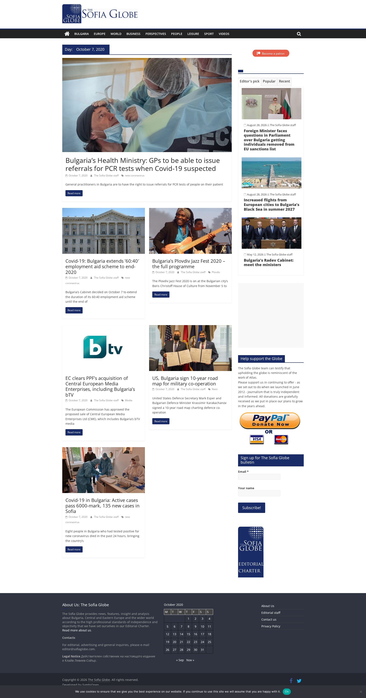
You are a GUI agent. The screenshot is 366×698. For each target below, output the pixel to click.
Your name (246, 488)
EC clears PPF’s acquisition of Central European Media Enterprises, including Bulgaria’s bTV (100, 386)
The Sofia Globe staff (106, 175)
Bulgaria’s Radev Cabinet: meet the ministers (269, 262)
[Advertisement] (271, 315)
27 (174, 650)
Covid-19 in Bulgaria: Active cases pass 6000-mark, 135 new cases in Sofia (102, 505)
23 (195, 642)
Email (243, 472)
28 (181, 650)
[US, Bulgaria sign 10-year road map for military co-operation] (190, 327)
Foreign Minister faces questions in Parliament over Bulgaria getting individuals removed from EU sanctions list (269, 139)
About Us (267, 606)
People (176, 34)
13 (174, 634)
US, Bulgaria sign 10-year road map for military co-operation (185, 381)
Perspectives (156, 34)
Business (133, 34)
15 (188, 634)
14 (181, 634)
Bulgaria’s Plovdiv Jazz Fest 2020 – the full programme (188, 263)
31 (202, 650)
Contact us (268, 619)
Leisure (193, 34)
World (116, 34)
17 (202, 634)
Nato (215, 389)
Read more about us (76, 630)
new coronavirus (134, 175)
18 (209, 634)
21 (181, 642)
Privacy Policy (270, 626)
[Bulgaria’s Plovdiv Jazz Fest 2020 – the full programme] (190, 210)
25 (209, 642)
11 (209, 626)
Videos (224, 34)
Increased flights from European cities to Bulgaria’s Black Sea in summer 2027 (271, 204)
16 (195, 634)
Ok (287, 691)
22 (188, 642)
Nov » (190, 660)
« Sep (180, 660)
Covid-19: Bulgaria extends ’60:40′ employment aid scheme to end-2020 (102, 266)
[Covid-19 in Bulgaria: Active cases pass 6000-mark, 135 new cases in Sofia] (103, 449)
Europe (99, 34)
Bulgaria (81, 34)
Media (128, 400)
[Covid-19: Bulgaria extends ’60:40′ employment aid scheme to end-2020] (103, 210)
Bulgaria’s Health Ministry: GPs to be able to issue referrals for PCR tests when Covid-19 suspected (142, 164)
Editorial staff (270, 613)
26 (167, 650)
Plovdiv (216, 272)
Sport (209, 34)
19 (167, 642)
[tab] (249, 82)
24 (202, 642)
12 (167, 634)
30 (195, 650)
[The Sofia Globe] (67, 33)
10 (202, 626)
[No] (361, 692)
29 (188, 650)
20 (174, 642)
